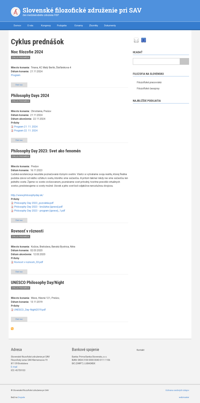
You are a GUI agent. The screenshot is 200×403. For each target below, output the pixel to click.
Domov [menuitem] (17, 25)
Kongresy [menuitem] (46, 25)
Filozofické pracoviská (149, 82)
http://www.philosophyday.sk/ (27, 195)
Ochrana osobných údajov (177, 390)
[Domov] (15, 11)
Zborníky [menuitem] (93, 25)
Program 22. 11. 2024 (26, 130)
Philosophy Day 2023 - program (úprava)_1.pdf (39, 210)
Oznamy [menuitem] (78, 25)
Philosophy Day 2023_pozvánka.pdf (34, 203)
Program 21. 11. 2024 (26, 126)
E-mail (14, 367)
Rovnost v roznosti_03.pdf (28, 262)
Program (15, 75)
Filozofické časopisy (148, 88)
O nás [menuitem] (30, 25)
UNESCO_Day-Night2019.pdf (30, 309)
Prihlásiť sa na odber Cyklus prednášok (12, 328)
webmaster (184, 397)
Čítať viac (21, 85)
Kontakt (140, 350)
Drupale (21, 397)
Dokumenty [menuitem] (110, 25)
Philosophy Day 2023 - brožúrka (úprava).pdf (38, 206)
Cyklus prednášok (20, 57)
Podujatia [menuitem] (62, 25)
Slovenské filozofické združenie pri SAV (82, 10)
